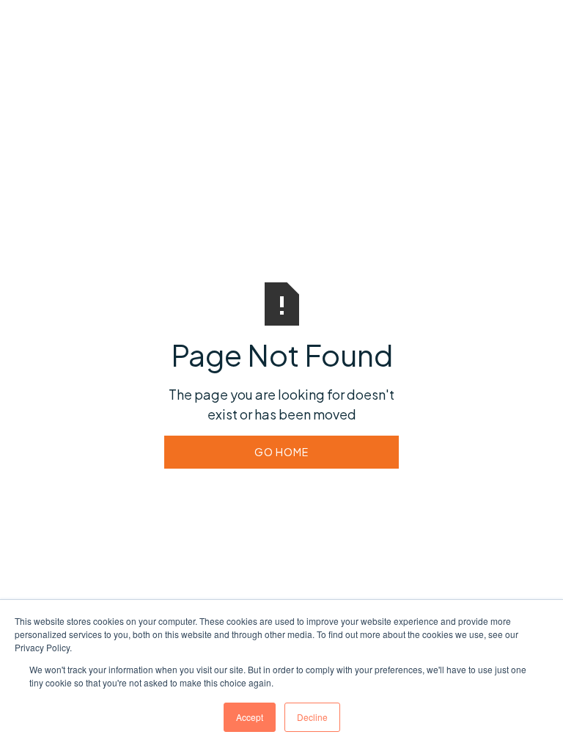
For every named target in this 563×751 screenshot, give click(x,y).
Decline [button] (312, 717)
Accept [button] (249, 717)
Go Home (281, 451)
